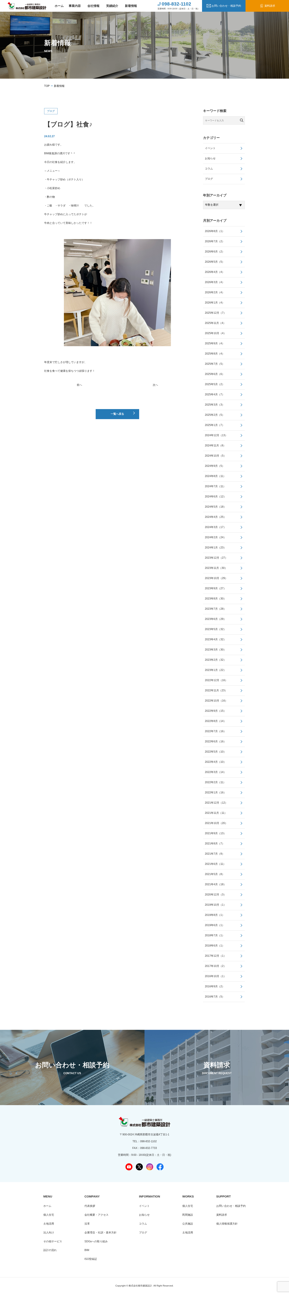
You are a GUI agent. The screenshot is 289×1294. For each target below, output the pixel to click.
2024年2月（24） (215, 537)
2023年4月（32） (215, 639)
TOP (47, 85)
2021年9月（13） (215, 833)
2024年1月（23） (215, 547)
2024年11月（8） (215, 445)
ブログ (51, 111)
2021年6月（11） (215, 863)
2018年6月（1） (215, 945)
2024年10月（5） (215, 455)
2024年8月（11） (215, 476)
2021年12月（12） (216, 802)
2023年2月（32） (215, 659)
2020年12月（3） (215, 894)
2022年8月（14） (215, 721)
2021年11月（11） (216, 812)
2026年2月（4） (215, 292)
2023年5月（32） (215, 629)
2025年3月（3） (215, 404)
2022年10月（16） (216, 700)
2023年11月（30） (216, 568)
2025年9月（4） (215, 343)
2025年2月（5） (215, 414)
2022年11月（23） (216, 690)
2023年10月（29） (216, 578)
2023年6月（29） (215, 619)
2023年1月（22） (215, 670)
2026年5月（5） (215, 261)
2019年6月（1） (215, 925)
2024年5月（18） (215, 506)
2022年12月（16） (216, 680)
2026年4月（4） (215, 272)
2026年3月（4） (215, 282)
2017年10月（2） (215, 966)
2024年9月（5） (215, 465)
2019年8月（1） (215, 915)
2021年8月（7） (215, 843)
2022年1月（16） (215, 792)
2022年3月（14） (215, 772)
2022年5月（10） (215, 751)
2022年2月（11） (215, 782)
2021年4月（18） (215, 884)
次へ (155, 384)
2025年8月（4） (215, 353)
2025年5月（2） (215, 384)
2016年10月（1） (215, 976)
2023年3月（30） (215, 649)
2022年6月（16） (215, 741)
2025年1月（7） (215, 425)
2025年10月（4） (215, 333)
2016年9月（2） (215, 986)
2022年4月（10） (215, 761)
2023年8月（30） (215, 598)
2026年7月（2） (215, 241)
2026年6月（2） (215, 251)
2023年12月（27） (216, 557)
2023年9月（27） (215, 588)
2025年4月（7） (215, 394)
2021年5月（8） (215, 874)
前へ (79, 384)
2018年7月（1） (215, 935)
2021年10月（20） (216, 823)
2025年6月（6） (215, 374)
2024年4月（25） (215, 516)
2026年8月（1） (215, 231)
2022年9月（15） (215, 710)
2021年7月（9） (215, 853)
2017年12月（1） (215, 955)
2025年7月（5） (215, 363)
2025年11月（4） (215, 323)
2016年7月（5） (215, 996)
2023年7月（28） (215, 608)
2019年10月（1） (215, 904)
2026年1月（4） (215, 302)
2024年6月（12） (215, 496)
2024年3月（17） (215, 527)
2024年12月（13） (216, 435)
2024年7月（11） (215, 486)
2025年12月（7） (215, 312)
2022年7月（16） (215, 731)
